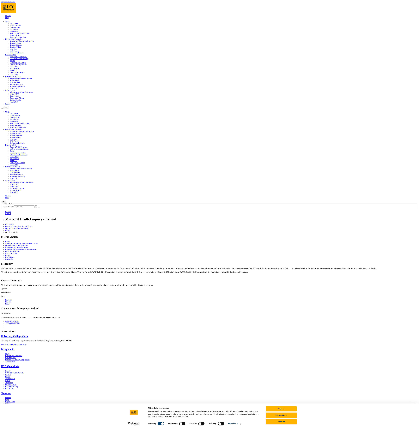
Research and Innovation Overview (22, 41)
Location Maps (21, 344)
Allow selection (281, 415)
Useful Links (9, 257)
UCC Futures (14, 51)
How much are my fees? (18, 37)
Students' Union (10, 385)
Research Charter (15, 43)
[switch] (182, 423)
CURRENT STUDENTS (14, 373)
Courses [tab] (8, 214)
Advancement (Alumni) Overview (21, 92)
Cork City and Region (17, 72)
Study (7, 354)
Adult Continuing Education (19, 33)
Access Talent (14, 80)
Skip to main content (8, 2)
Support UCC (14, 88)
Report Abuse (10, 402)
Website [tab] (8, 212)
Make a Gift (14, 102)
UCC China (14, 74)
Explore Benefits (15, 100)
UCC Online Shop (11, 387)
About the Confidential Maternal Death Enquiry (21, 243)
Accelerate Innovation (17, 86)
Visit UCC (13, 70)
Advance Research (16, 84)
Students (8, 16)
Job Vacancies (14, 68)
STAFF (7, 371)
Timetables (9, 383)
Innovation (13, 49)
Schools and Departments (18, 65)
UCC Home (9, 224)
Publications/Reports (12, 251)
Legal (7, 400)
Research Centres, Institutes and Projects (19, 226)
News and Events (11, 253)
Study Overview (15, 25)
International (14, 31)
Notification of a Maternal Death (16, 247)
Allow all (281, 409)
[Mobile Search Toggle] (2, 108)
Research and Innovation (13, 356)
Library (7, 377)
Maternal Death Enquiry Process (16, 245)
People (7, 230)
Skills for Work (15, 82)
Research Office (15, 47)
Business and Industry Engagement (17, 360)
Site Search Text (8, 206)
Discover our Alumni (17, 98)
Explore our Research (17, 53)
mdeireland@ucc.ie (12, 321)
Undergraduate (15, 27)
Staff (7, 18)
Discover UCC (10, 358)
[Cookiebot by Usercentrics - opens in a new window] (133, 423)
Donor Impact (14, 96)
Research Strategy (16, 45)
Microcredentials (15, 35)
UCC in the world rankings (19, 59)
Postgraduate (14, 29)
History (12, 61)
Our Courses (14, 23)
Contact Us (9, 259)
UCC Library (14, 67)
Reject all (281, 422)
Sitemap (8, 398)
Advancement (10, 362)
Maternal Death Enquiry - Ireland (16, 228)
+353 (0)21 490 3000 (8, 344)
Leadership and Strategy (18, 63)
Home (7, 241)
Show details (233, 424)
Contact (8, 375)
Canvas (7, 381)
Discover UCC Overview (18, 57)
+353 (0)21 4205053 (12, 323)
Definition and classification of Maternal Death (21, 249)
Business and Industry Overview (21, 78)
